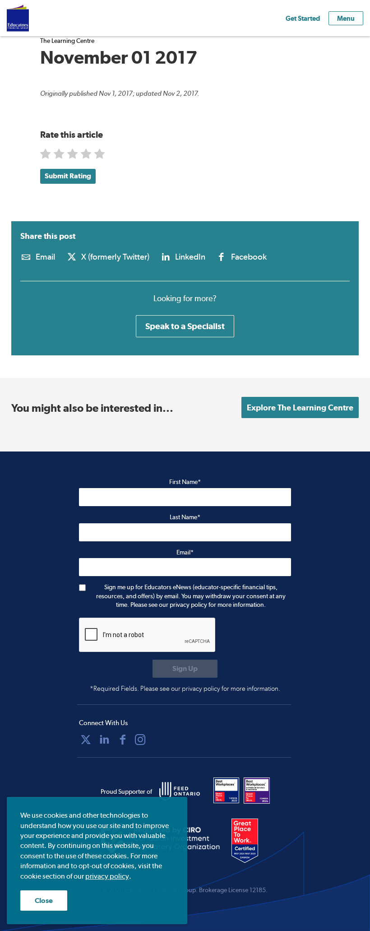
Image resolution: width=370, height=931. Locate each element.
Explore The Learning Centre (300, 407)
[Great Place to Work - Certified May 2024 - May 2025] (250, 841)
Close (44, 900)
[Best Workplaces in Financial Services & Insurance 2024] (257, 790)
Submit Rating (68, 176)
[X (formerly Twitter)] (85, 739)
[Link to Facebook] (123, 739)
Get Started (303, 18)
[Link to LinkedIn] (104, 739)
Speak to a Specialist (185, 326)
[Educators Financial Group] (31, 18)
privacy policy (107, 876)
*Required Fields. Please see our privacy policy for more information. (185, 688)
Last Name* (185, 517)
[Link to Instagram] (140, 739)
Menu (346, 18)
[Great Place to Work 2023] (226, 790)
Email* (185, 552)
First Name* (185, 481)
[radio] (46, 156)
